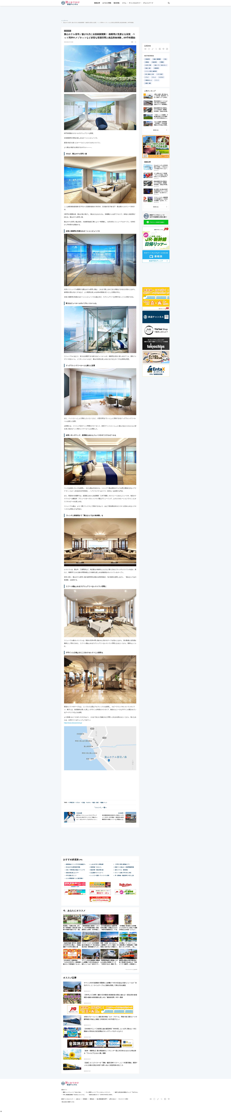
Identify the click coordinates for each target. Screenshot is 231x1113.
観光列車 (155, 62)
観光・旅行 (148, 68)
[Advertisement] (115, 13)
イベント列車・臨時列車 (151, 71)
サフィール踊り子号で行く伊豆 (123, 872)
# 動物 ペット (103, 802)
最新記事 (97, 3)
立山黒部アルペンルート (96, 872)
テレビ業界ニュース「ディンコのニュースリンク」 (98, 1092)
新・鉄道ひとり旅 (150, 74)
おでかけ (162, 77)
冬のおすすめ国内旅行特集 (73, 867)
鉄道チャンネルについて (67, 1099)
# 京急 (83, 802)
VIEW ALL (156, 130)
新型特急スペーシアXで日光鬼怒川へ (76, 864)
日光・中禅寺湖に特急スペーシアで (75, 870)
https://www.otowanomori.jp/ (73, 723)
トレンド (67, 30)
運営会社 (92, 1099)
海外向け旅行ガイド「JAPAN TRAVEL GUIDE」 (101, 1094)
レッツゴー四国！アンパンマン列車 (99, 875)
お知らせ (78, 1099)
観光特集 (116, 3)
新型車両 (157, 68)
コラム (124, 3)
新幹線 (147, 62)
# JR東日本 (71, 802)
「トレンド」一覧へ (100, 807)
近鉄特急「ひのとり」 (96, 867)
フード (157, 80)
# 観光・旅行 (95, 802)
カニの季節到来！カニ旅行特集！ (75, 878)
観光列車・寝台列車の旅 (97, 870)
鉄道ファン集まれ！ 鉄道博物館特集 (124, 867)
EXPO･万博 (148, 65)
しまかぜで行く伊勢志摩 (96, 864)
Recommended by (129, 969)
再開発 (162, 62)
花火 (166, 59)
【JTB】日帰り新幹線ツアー (122, 864)
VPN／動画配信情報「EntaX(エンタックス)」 (74, 1094)
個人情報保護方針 (101, 1099)
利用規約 (85, 1099)
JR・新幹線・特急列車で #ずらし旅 (124, 875)
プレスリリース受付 (123, 1099)
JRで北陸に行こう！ (71, 875)
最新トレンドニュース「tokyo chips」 (72, 1092)
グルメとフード (148, 3)
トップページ (64, 20)
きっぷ (154, 77)
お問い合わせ (112, 1099)
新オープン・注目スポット (161, 65)
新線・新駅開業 (157, 59)
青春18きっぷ (149, 80)
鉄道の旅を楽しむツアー (72, 872)
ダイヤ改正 (160, 74)
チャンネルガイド (134, 3)
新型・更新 (148, 83)
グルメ (147, 77)
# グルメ (78, 802)
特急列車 (148, 59)
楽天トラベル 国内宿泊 (121, 870)
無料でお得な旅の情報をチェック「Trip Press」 (127, 1092)
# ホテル (88, 802)
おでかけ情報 (107, 3)
